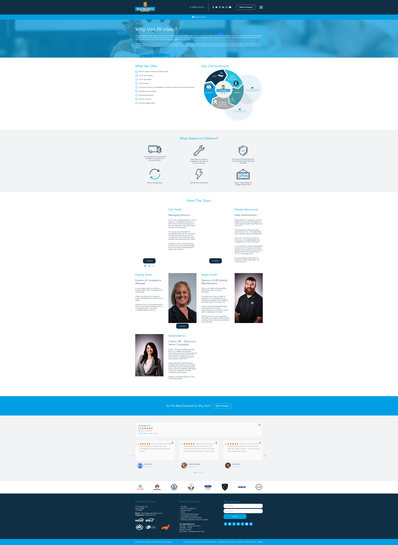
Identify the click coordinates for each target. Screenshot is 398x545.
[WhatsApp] (153, 266)
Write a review (153, 433)
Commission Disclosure (190, 514)
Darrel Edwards (150, 464)
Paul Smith (192, 464)
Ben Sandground (238, 464)
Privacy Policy (186, 510)
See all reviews (143, 433)
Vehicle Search (200, 17)
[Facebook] (145, 266)
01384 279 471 (198, 7)
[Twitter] (149, 266)
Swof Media (167, 542)
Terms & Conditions (188, 508)
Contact (184, 506)
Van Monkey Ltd (144, 426)
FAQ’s (183, 512)
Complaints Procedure (189, 516)
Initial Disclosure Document (191, 518)
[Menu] (262, 7)
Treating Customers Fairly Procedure (194, 520)
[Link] (145, 7)
